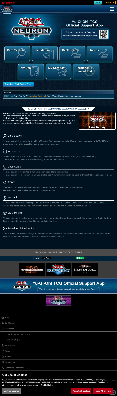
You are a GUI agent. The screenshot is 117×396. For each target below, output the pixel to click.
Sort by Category (13, 340)
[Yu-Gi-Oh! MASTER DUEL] (85, 269)
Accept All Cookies (81, 391)
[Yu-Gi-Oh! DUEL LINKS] (58, 269)
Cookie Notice (47, 385)
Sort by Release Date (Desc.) (18, 334)
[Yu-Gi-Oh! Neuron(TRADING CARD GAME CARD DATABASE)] (7, 9)
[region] (58, 383)
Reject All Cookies (103, 391)
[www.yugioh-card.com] (32, 269)
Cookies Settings (11, 391)
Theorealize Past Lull (36, 96)
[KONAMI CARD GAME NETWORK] (58, 300)
